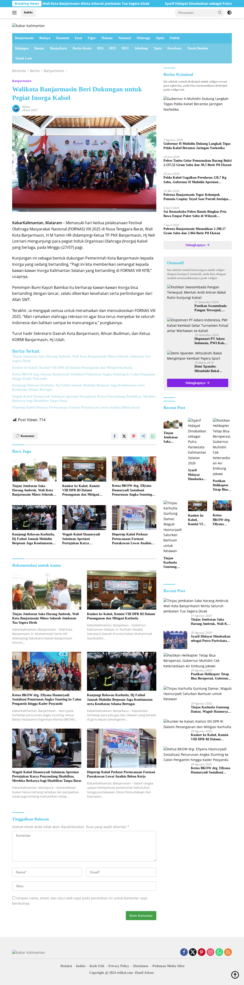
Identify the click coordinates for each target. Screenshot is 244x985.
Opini (160, 38)
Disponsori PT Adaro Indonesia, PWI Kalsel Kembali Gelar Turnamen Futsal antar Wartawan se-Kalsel (211, 341)
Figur (92, 38)
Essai (78, 38)
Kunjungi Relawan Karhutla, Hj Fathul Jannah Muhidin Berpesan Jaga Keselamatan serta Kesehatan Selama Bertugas (78, 387)
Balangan (22, 48)
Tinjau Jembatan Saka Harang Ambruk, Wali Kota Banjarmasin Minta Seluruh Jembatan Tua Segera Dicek (81, 359)
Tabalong (141, 48)
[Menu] (15, 13)
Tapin (157, 48)
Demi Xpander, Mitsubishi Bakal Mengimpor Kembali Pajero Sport (209, 369)
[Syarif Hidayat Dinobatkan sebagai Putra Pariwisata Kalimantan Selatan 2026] (197, 442)
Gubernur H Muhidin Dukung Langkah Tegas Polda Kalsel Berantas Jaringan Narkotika (196, 146)
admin (26, 107)
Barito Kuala (82, 48)
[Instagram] (210, 952)
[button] (220, 12)
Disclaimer (140, 966)
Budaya (44, 38)
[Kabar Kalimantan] (28, 25)
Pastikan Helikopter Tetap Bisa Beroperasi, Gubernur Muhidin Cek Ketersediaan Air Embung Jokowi (222, 485)
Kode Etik (97, 966)
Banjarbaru (58, 48)
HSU (125, 48)
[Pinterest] (201, 952)
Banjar (39, 48)
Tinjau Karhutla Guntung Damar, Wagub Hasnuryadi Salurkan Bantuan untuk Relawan (171, 562)
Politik (175, 38)
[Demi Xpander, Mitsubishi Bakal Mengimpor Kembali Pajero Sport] (197, 356)
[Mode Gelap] (229, 13)
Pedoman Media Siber (168, 966)
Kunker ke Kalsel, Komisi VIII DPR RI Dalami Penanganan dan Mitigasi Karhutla (72, 367)
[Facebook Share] (114, 436)
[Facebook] (184, 952)
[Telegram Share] (143, 436)
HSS (100, 48)
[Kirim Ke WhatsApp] (152, 436)
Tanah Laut (23, 58)
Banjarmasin (24, 38)
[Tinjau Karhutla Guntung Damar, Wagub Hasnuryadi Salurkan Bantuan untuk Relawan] (173, 527)
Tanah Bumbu (197, 48)
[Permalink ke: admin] (16, 108)
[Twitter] (193, 952)
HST (112, 48)
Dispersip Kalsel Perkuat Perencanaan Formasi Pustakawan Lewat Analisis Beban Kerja (76, 407)
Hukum (107, 38)
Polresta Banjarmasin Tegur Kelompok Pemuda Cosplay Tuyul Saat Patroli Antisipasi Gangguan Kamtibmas (196, 197)
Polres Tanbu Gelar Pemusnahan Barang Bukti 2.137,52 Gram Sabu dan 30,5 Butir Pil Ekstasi (197, 163)
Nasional (124, 38)
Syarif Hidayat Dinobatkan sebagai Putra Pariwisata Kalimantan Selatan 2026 (197, 474)
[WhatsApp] (219, 952)
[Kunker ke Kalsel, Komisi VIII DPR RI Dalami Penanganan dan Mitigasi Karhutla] (84, 468)
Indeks (28, 12)
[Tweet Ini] (124, 436)
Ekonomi (62, 38)
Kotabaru (175, 48)
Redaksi (66, 966)
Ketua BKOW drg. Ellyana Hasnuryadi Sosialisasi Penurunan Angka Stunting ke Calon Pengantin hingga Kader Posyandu (83, 376)
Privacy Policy (118, 966)
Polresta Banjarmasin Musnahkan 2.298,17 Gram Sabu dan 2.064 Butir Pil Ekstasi (194, 231)
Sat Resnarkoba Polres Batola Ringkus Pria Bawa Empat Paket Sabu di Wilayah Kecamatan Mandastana (194, 214)
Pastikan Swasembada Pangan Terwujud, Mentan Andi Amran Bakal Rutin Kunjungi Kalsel (210, 308)
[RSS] (228, 952)
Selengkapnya (195, 245)
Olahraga (143, 38)
